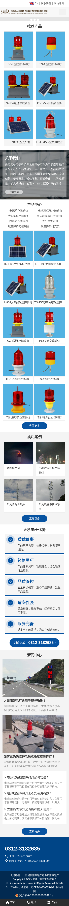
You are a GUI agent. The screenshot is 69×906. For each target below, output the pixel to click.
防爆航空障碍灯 (18, 221)
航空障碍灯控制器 (18, 226)
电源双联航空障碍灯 (50, 210)
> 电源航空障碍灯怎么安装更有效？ (28, 793)
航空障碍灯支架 (50, 226)
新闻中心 (34, 655)
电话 (33, 902)
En (36, 3)
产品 (54, 902)
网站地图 (59, 3)
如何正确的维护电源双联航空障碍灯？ (29, 756)
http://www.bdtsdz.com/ (21, 883)
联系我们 (46, 3)
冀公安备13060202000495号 (36, 895)
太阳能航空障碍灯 (18, 215)
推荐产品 (34, 26)
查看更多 (34, 425)
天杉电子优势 (34, 530)
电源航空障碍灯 (18, 210)
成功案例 (34, 437)
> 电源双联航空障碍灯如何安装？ (26, 777)
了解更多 (14, 192)
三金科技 (15, 887)
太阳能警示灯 (50, 221)
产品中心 (34, 204)
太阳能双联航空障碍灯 (50, 215)
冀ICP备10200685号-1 (42, 887)
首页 (13, 902)
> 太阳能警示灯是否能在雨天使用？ (28, 809)
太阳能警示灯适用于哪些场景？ (25, 700)
